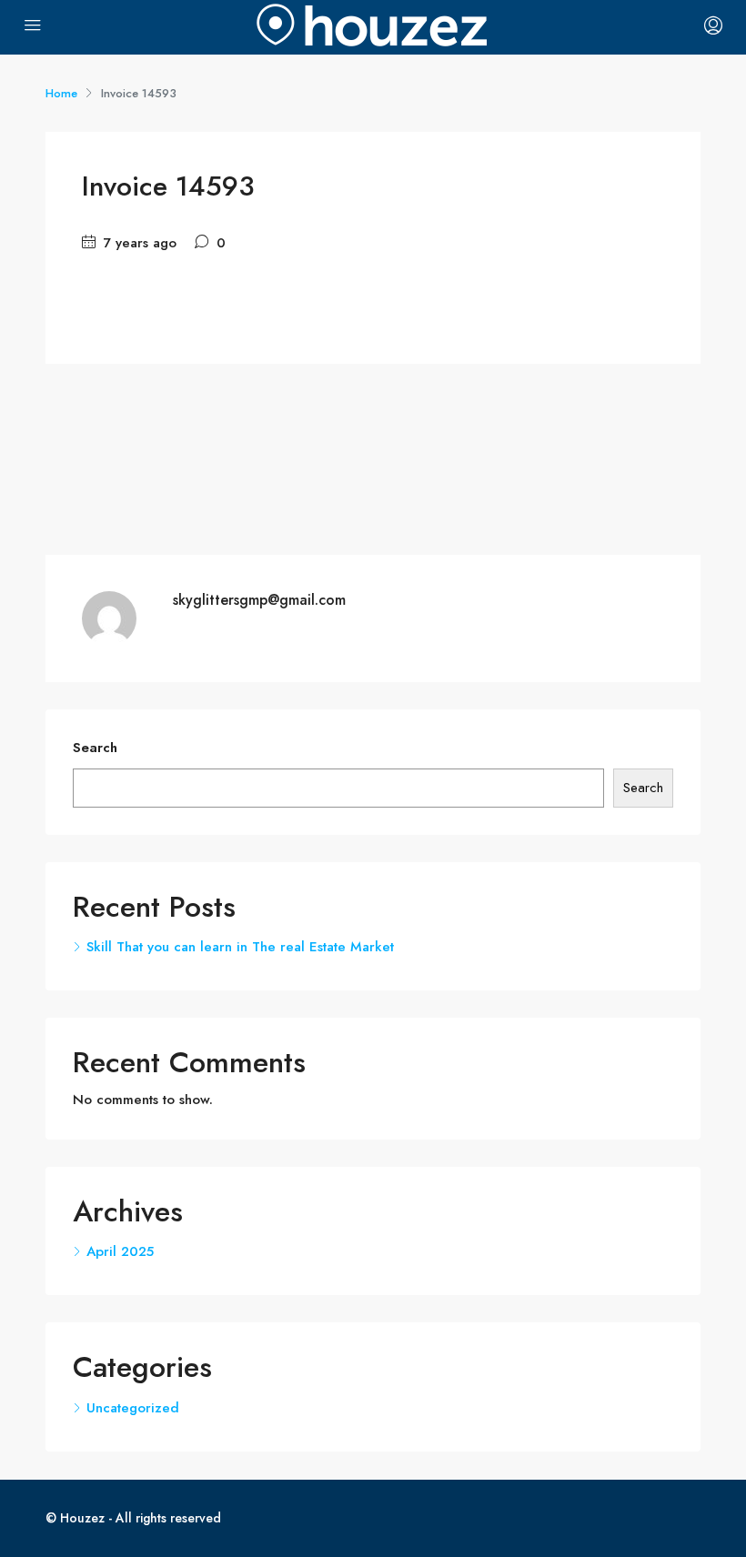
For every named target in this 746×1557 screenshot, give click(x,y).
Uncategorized (132, 1408)
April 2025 (120, 1251)
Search (95, 748)
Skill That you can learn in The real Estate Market (240, 947)
